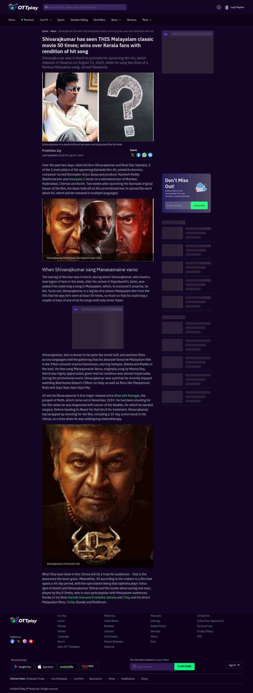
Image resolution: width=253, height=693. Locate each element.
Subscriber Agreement (210, 620)
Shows (61, 631)
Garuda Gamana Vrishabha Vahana (92, 597)
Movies (62, 626)
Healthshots (128, 678)
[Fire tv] (88, 666)
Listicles (109, 631)
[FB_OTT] (12, 641)
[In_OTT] (25, 641)
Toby (126, 597)
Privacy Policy (205, 631)
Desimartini (95, 678)
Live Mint (78, 678)
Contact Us (203, 615)
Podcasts (156, 615)
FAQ (199, 636)
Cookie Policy (158, 626)
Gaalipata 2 (77, 179)
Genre (61, 641)
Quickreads (111, 636)
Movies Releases (113, 641)
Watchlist (109, 615)
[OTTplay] (23, 7)
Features (109, 646)
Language (63, 636)
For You (62, 615)
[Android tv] (67, 666)
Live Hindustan (59, 678)
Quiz (153, 641)
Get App (155, 631)
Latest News (111, 620)
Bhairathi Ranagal (126, 395)
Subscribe (199, 205)
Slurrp (144, 678)
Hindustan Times (35, 678)
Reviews (109, 626)
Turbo (71, 602)
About (154, 636)
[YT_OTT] (31, 641)
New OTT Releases (69, 646)
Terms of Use (204, 626)
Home (61, 620)
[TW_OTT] (19, 641)
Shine (112, 678)
